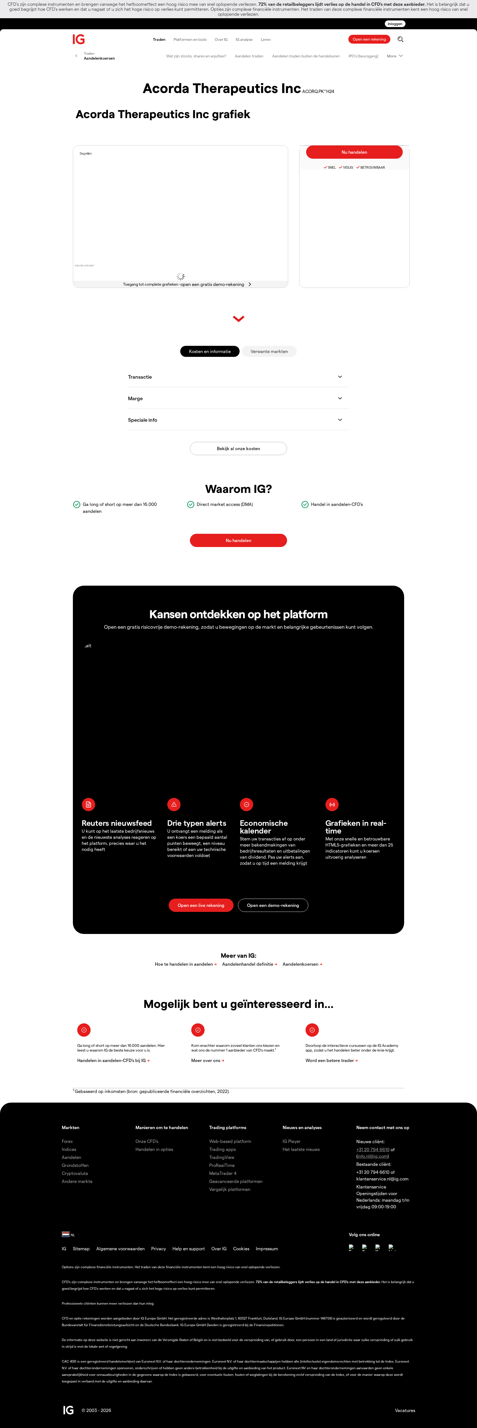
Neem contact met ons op (382, 1127)
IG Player (292, 1141)
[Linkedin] (392, 1247)
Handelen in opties (154, 1149)
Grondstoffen (75, 1165)
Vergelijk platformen (229, 1189)
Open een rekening (369, 39)
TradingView (221, 1157)
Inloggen (395, 24)
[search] (400, 39)
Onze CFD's (147, 1141)
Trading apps (222, 1149)
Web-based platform (230, 1141)
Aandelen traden (249, 56)
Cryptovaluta (75, 1173)
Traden (159, 39)
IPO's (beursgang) (363, 56)
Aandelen (71, 1157)
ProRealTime (222, 1165)
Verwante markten (269, 351)
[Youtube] (378, 1247)
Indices (69, 1149)
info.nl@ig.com (372, 1156)
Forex (67, 1141)
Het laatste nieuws (301, 1149)
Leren (266, 39)
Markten (70, 1127)
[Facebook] (352, 1247)
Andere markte (77, 1181)
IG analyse (244, 39)
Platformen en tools (190, 39)
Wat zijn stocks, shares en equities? (196, 56)
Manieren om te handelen (162, 1127)
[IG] (79, 39)
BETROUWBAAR (373, 167)
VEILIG (348, 167)
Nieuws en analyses (302, 1127)
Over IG (221, 39)
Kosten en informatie (210, 351)
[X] (365, 1247)
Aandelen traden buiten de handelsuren (306, 56)
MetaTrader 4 (223, 1173)
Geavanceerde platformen (236, 1181)
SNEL (332, 167)
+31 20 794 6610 (372, 1149)
